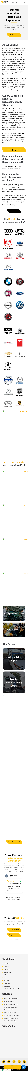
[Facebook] (3, 1061)
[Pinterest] (24, 1061)
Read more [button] (10, 890)
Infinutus (18, 1069)
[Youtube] (8, 1061)
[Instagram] (14, 1061)
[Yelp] (19, 1061)
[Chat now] (24, 1067)
